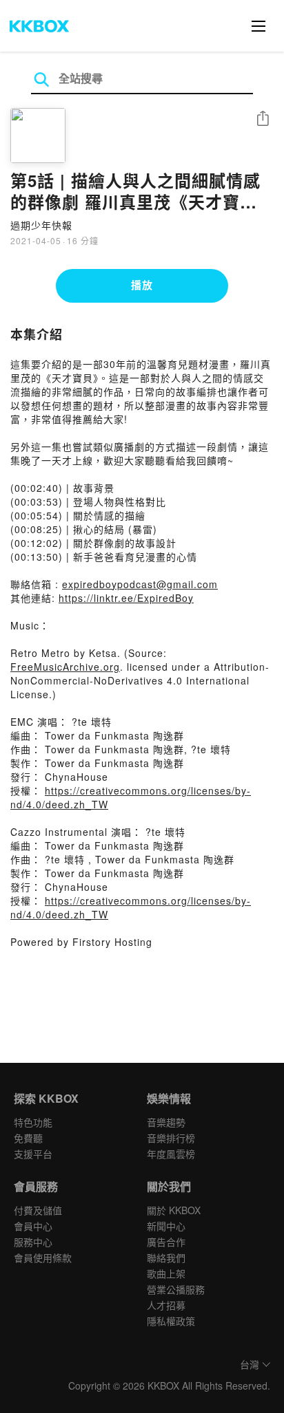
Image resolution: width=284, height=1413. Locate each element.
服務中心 (33, 1242)
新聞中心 (166, 1226)
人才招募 (166, 1305)
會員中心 (33, 1226)
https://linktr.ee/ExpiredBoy (126, 598)
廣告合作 (166, 1242)
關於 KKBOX (174, 1210)
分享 (263, 119)
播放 (142, 284)
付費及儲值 (38, 1210)
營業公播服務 (176, 1289)
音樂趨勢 (166, 1122)
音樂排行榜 (171, 1138)
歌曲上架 (166, 1273)
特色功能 (33, 1122)
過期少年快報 (41, 225)
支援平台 (33, 1154)
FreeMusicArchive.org (65, 666)
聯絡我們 (166, 1257)
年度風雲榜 (171, 1154)
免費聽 (28, 1138)
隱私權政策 (171, 1321)
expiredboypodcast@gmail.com (140, 584)
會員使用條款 (43, 1257)
